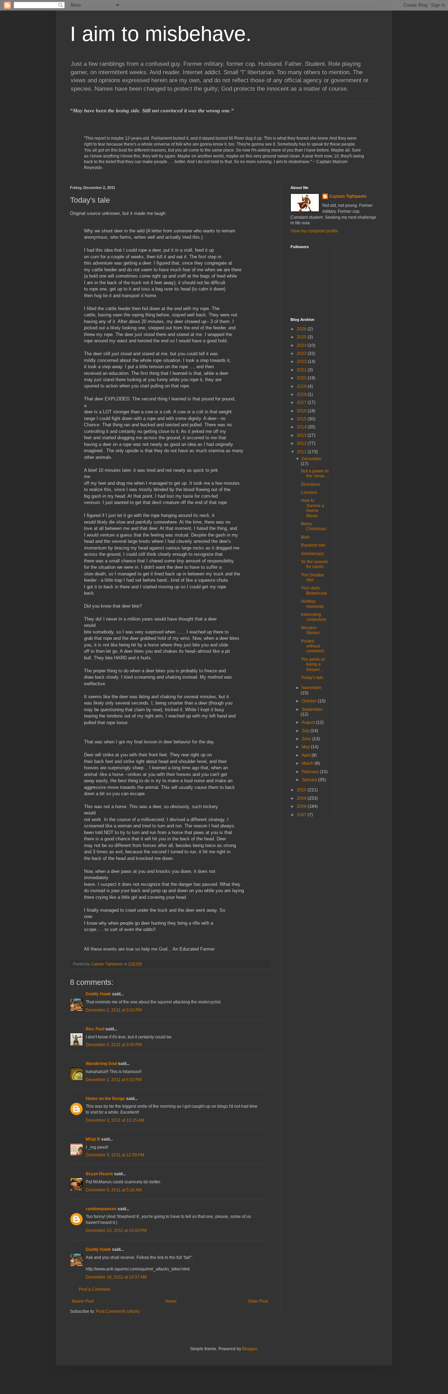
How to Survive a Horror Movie (312, 508)
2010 (302, 789)
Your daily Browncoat (314, 590)
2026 (302, 329)
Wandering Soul (101, 1063)
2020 (302, 378)
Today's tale (312, 677)
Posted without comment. (313, 646)
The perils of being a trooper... (312, 664)
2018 (302, 394)
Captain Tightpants (348, 196)
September (312, 709)
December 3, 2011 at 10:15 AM (115, 1120)
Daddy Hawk (98, 994)
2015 (302, 418)
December (312, 458)
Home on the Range (105, 1098)
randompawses (101, 1208)
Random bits (313, 545)
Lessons (309, 492)
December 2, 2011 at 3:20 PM (114, 1010)
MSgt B (93, 1139)
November (312, 687)
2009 (302, 798)
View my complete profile (314, 231)
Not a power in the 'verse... (315, 473)
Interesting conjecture (313, 617)
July (306, 730)
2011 (302, 451)
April (307, 755)
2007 (302, 814)
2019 (302, 386)
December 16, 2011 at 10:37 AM (116, 1277)
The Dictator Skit (312, 577)
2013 (302, 435)
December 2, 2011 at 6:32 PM (114, 1079)
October (310, 701)
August (309, 722)
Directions (310, 484)
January (310, 779)
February (311, 771)
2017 (302, 402)
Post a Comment (94, 1289)
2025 (302, 337)
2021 (302, 369)
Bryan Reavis (99, 1173)
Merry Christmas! (314, 526)
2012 (302, 443)
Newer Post (83, 1301)
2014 (302, 427)
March (308, 763)
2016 (302, 410)
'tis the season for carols (314, 564)
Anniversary (312, 553)
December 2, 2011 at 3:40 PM (114, 1044)
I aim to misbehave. (161, 33)
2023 (302, 353)
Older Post (258, 1301)
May (306, 746)
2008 (302, 806)
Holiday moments (312, 604)
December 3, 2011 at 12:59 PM (115, 1155)
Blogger (249, 1348)
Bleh (305, 537)
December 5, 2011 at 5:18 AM (114, 1190)
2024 (302, 345)
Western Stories (310, 630)
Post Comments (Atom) (118, 1311)
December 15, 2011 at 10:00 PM (116, 1230)
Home (171, 1301)
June (307, 738)
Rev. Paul (95, 1029)
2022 (302, 361)
